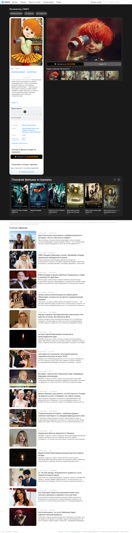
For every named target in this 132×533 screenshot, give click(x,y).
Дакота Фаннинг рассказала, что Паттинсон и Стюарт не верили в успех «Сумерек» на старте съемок (61, 395)
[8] (34, 114)
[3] (19, 114)
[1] (13, 114)
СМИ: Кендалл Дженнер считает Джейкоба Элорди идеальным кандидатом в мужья (61, 256)
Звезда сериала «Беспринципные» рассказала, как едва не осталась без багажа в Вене (60, 315)
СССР (24, 135)
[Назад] (114, 179)
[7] (31, 114)
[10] (40, 114)
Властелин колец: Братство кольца (73, 211)
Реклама (15, 531)
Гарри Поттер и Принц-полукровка (56, 211)
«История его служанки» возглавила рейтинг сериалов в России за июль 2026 (58, 355)
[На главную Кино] (7, 2)
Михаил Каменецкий (29, 125)
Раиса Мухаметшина (28, 128)
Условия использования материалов (109, 531)
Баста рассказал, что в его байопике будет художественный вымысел (57, 513)
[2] (16, 114)
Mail (3, 531)
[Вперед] (118, 179)
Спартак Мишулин (35, 132)
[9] (37, 114)
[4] (22, 114)
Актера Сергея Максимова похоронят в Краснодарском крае (55, 335)
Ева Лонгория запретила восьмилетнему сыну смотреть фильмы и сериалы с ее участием (58, 493)
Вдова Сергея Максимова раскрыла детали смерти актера (60, 454)
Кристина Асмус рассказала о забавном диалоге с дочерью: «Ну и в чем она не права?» (60, 236)
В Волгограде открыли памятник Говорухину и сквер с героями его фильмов (61, 276)
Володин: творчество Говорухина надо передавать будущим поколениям (60, 375)
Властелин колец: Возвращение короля (112, 211)
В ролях (14, 128)
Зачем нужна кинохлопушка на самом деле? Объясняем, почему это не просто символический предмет (60, 297)
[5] (25, 114)
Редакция (60, 531)
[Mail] (2, 2)
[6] (28, 114)
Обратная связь (124, 531)
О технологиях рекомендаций (72, 531)
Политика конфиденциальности (90, 531)
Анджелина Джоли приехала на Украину (56, 433)
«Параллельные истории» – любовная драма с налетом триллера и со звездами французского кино (61, 414)
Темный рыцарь (35, 210)
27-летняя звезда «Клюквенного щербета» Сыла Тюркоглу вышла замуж (59, 474)
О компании (8, 531)
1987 (12, 68)
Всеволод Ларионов (28, 131)
